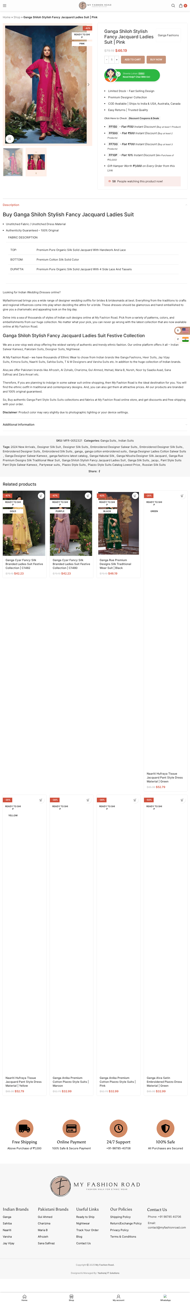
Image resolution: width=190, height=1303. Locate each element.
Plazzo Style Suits (74, 464)
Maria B (120, 370)
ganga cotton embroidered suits (106, 451)
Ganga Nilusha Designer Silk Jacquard (142, 456)
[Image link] (95, 1186)
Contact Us (83, 1243)
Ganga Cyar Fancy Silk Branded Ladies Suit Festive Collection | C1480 (71, 564)
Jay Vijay (8, 1243)
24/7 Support (118, 1141)
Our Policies (121, 1209)
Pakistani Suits (34, 349)
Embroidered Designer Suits (21, 451)
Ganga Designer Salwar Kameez (26, 456)
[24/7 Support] (118, 1128)
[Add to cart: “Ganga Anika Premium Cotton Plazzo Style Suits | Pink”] (135, 800)
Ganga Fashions (168, 35)
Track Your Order (87, 1230)
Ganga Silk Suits (138, 460)
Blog (79, 1236)
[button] (6, 84)
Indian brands (105, 357)
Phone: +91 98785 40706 (164, 1216)
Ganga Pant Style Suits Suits (45, 399)
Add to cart (133, 59)
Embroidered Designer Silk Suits (161, 447)
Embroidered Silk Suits (57, 451)
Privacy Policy (119, 1230)
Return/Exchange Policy (126, 1223)
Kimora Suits (19, 362)
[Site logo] (95, 5)
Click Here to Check (131, 118)
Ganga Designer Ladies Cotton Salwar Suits (157, 451)
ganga (79, 451)
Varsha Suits (101, 362)
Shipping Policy (120, 1217)
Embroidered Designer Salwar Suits (113, 447)
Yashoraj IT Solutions (108, 1273)
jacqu (154, 460)
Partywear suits (49, 464)
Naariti (7, 1230)
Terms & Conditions (123, 1236)
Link (110, 170)
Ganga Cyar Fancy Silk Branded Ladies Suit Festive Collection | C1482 (24, 564)
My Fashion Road (106, 317)
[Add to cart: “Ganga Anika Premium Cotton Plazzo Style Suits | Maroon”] (88, 800)
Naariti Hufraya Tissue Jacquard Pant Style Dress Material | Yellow (24, 1081)
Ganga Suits (108, 440)
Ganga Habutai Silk (102, 456)
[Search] (173, 5)
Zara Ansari (26, 374)
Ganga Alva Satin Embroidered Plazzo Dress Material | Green (164, 1081)
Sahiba (7, 1223)
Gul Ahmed (95, 370)
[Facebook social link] (99, 471)
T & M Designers (75, 362)
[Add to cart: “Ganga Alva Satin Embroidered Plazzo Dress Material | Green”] (182, 800)
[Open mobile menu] (4, 5)
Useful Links (87, 1209)
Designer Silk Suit (49, 447)
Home (7, 17)
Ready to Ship (85, 1217)
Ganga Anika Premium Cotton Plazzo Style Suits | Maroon (71, 1081)
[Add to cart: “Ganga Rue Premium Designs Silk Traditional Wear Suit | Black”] (135, 496)
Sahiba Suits (55, 362)
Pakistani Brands (53, 1209)
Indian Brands (16, 1209)
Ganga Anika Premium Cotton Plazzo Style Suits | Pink (118, 1081)
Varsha (7, 1236)
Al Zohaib (67, 370)
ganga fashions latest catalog (68, 456)
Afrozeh (54, 370)
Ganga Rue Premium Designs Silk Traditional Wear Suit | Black (115, 564)
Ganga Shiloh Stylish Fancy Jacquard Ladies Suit (94, 460)
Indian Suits (126, 440)
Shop (17, 17)
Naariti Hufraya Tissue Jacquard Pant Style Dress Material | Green (165, 777)
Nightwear (73, 349)
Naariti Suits (37, 362)
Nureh (130, 370)
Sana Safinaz (46, 1243)
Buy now (156, 59)
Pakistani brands (32, 370)
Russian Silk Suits (154, 464)
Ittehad (108, 370)
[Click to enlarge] (10, 139)
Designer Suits (55, 349)
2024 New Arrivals (23, 447)
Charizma (80, 370)
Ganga (7, 1217)
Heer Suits (150, 357)
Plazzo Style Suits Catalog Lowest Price (114, 464)
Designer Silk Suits (75, 447)
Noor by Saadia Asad (149, 370)
